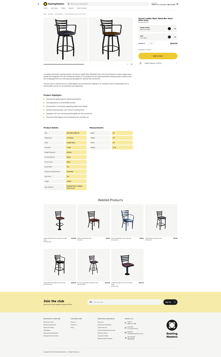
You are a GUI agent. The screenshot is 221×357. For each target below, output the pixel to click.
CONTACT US (155, 4)
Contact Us (74, 325)
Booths (71, 8)
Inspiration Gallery (103, 336)
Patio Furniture (82, 8)
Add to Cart (158, 56)
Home (45, 14)
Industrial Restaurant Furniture (106, 330)
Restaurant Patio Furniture (51, 336)
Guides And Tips (102, 327)
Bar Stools (54, 8)
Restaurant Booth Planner (105, 338)
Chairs (46, 8)
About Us (73, 322)
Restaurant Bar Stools (50, 325)
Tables (63, 8)
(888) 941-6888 (171, 4)
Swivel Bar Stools (59, 14)
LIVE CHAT (163, 4)
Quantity (141, 43)
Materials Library (102, 333)
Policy (72, 327)
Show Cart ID (131, 338)
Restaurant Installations (104, 325)
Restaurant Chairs (49, 322)
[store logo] (54, 4)
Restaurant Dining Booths (51, 333)
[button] (127, 64)
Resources (101, 322)
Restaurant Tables (49, 327)
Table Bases (47, 330)
